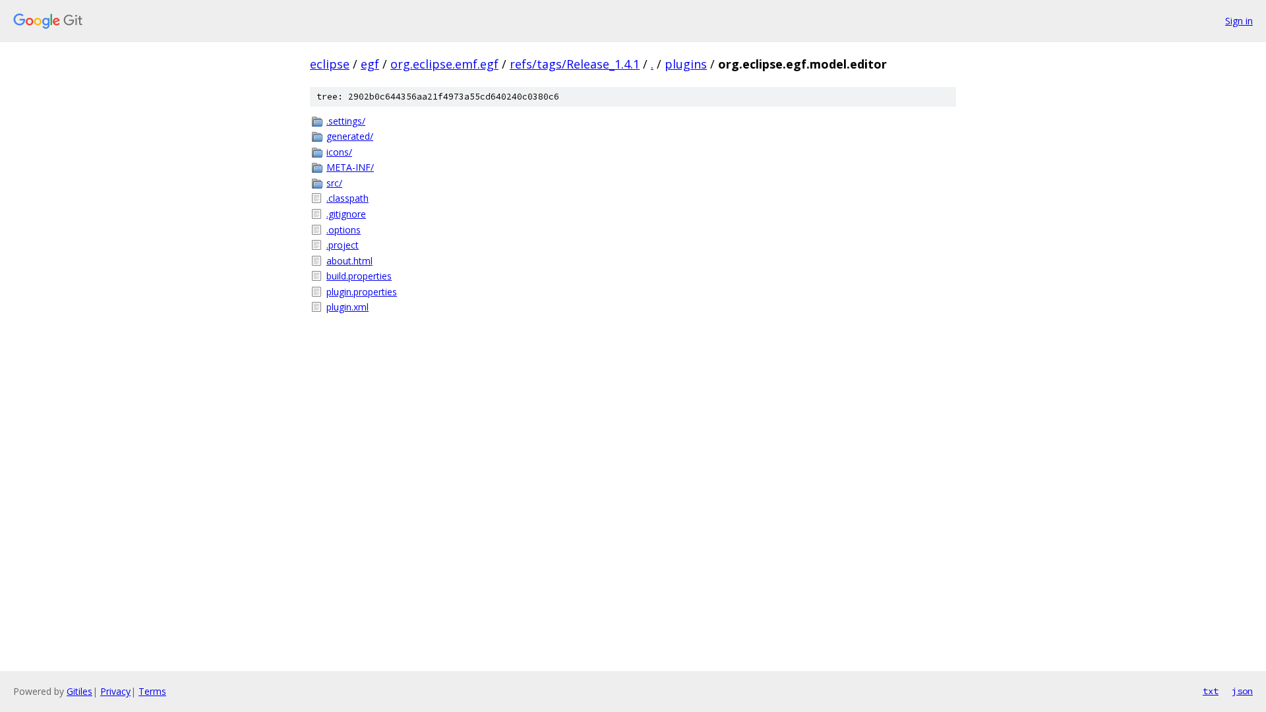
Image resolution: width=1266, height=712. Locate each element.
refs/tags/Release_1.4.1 (575, 64)
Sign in (1239, 21)
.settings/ (345, 121)
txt (1211, 691)
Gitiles (79, 691)
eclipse (329, 64)
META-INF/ (350, 167)
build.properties (359, 276)
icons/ (339, 152)
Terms (152, 691)
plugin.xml (347, 307)
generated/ (349, 136)
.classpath (347, 198)
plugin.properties (361, 291)
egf (370, 64)
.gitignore (346, 214)
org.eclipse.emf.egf (444, 64)
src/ (334, 183)
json (1242, 691)
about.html (349, 260)
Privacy (115, 691)
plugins (686, 64)
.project (342, 245)
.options (343, 229)
